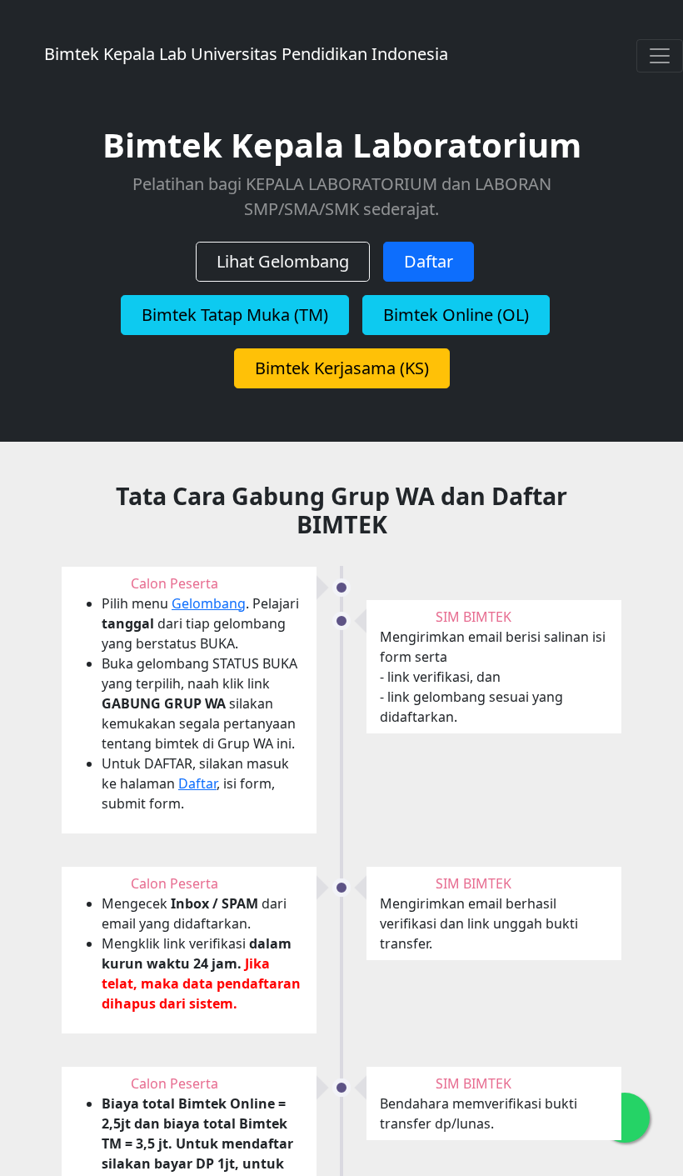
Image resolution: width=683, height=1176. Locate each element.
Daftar (428, 261)
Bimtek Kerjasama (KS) (342, 368)
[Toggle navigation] (659, 56)
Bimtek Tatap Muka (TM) (235, 314)
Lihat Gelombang (283, 261)
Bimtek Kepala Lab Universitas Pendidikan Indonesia (327, 54)
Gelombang (209, 603)
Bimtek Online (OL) (456, 314)
